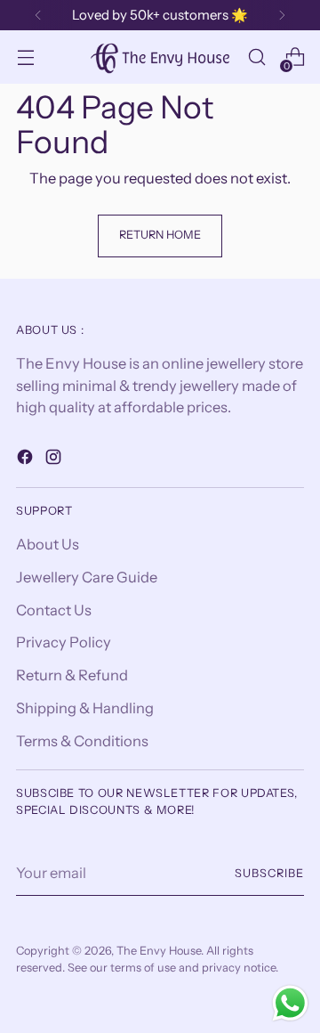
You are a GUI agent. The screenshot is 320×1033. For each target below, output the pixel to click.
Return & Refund (72, 675)
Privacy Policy (63, 642)
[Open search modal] (256, 57)
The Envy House (158, 950)
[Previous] (38, 15)
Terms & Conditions (82, 741)
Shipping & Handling (85, 708)
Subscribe (269, 873)
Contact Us (54, 610)
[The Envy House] (160, 56)
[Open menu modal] (25, 57)
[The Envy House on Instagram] (55, 460)
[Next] (281, 15)
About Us (47, 544)
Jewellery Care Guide (86, 577)
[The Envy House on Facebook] (26, 460)
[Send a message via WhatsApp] (290, 1003)
